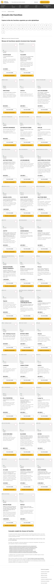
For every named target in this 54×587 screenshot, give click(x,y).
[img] (9, 6)
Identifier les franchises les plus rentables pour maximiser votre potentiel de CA (22, 548)
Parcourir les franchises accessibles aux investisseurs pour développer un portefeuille (23, 552)
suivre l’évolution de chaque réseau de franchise (36, 558)
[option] (3, 25)
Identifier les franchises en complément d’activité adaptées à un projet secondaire (22, 551)
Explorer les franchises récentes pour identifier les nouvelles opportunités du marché (23, 547)
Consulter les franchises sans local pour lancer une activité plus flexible (21, 549)
